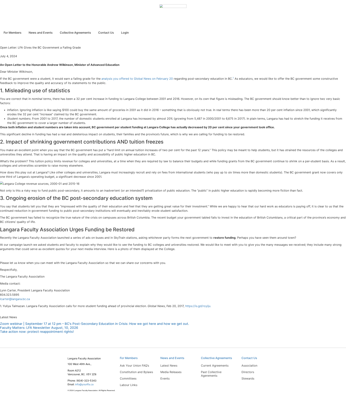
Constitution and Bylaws (136, 372)
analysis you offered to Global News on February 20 (137, 78)
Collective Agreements (75, 32)
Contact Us (106, 32)
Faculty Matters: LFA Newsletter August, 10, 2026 (39, 328)
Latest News (168, 365)
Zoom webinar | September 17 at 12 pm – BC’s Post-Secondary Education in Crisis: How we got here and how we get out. (94, 324)
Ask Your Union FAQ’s (134, 365)
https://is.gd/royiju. (198, 306)
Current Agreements (215, 365)
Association (249, 365)
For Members (12, 32)
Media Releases (170, 372)
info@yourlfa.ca (84, 384)
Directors (247, 372)
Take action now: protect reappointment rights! (37, 331)
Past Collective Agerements (211, 373)
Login (125, 32)
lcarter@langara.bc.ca (15, 299)
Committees (128, 378)
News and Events (41, 32)
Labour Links (128, 385)
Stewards (247, 378)
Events (165, 378)
